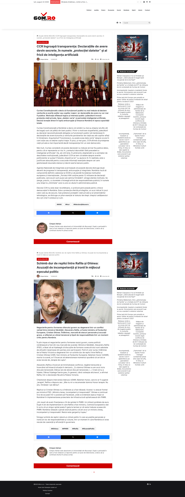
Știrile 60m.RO (49, 36)
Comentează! (73, 241)
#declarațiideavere (81, 204)
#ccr (68, 204)
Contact (147, 10)
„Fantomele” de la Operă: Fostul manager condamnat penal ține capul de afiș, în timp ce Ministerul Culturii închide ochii (139, 141)
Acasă (40, 36)
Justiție (96, 10)
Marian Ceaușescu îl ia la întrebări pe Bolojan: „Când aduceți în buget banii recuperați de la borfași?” (130, 78)
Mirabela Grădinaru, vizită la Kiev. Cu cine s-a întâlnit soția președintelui (87, 2)
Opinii (134, 10)
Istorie (140, 10)
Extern (103, 10)
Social (119, 10)
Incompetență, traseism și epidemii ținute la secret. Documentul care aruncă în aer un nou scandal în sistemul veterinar (132, 92)
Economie (111, 10)
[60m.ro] (44, 16)
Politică (89, 10)
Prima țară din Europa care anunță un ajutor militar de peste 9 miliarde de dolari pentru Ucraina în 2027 (132, 99)
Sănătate (126, 10)
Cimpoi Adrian (44, 59)
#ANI (59, 204)
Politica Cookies (47, 490)
